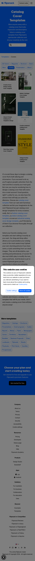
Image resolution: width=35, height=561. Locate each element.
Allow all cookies (24, 291)
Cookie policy (23, 284)
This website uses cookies (15, 269)
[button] (4, 557)
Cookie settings (12, 291)
